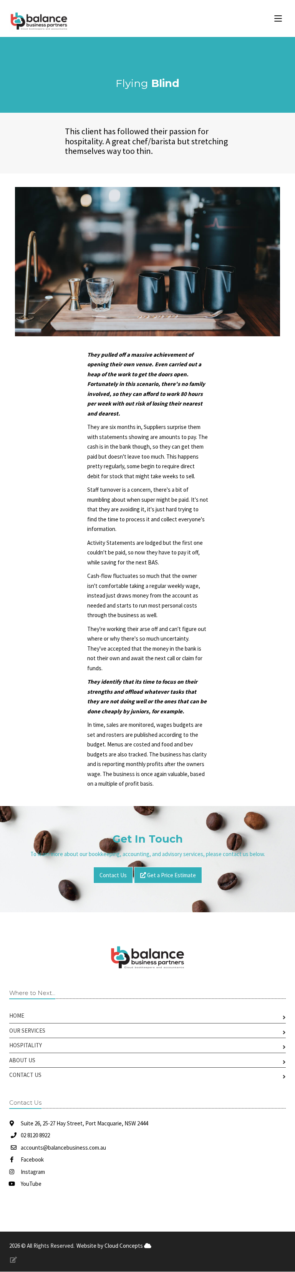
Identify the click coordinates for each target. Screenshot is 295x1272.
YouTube (30, 1183)
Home (16, 1015)
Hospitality (25, 1045)
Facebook (32, 1159)
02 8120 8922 (35, 1135)
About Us (22, 1060)
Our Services (27, 1030)
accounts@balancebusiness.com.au (63, 1147)
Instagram (32, 1171)
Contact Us (25, 1074)
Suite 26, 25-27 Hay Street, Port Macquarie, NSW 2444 (84, 1123)
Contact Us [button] (113, 875)
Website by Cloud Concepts (110, 1245)
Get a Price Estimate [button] (171, 875)
